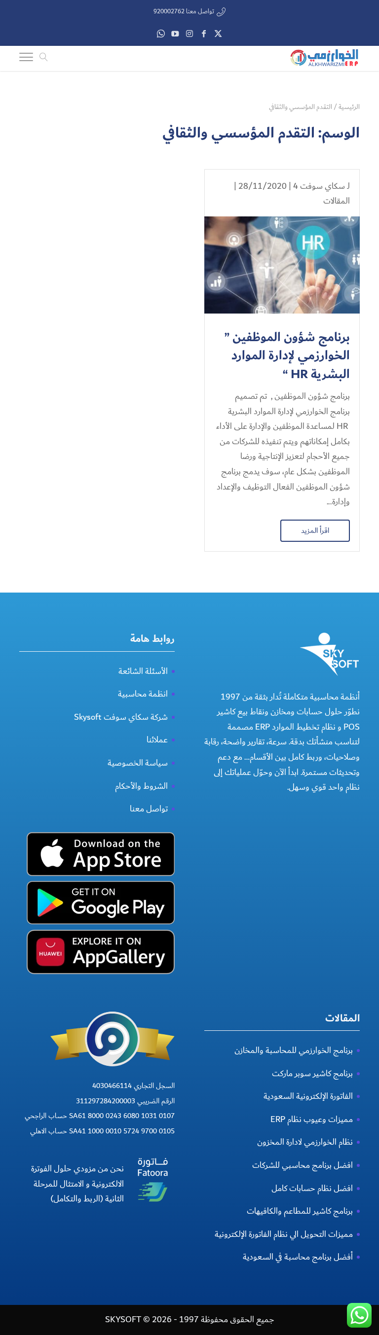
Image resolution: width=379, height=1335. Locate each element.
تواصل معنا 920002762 (183, 11)
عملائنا (157, 740)
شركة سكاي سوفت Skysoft (121, 717)
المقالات (336, 201)
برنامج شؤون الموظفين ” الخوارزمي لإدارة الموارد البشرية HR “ (287, 356)
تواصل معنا (149, 809)
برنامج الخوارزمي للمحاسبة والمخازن (293, 1050)
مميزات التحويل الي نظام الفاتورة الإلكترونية (284, 1234)
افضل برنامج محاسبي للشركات (302, 1165)
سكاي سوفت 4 (319, 186)
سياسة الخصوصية (138, 763)
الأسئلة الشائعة (143, 671)
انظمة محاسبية (143, 694)
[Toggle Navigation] (26, 58)
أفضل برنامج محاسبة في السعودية (298, 1257)
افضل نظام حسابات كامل (312, 1188)
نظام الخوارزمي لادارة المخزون (305, 1142)
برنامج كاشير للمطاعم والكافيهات (300, 1211)
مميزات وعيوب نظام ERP (311, 1119)
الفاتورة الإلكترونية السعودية (308, 1096)
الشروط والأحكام (141, 786)
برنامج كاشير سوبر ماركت (312, 1073)
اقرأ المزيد (315, 530)
